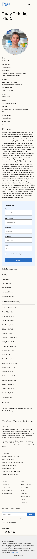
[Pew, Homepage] (6, 4)
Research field (9, 218)
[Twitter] (11, 532)
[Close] (35, 539)
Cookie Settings (18, 555)
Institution (8, 227)
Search (18, 260)
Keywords (8, 209)
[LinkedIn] (9, 532)
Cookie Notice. (14, 552)
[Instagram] (6, 532)
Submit (31, 514)
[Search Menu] (29, 4)
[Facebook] (3, 532)
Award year (8, 236)
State (6, 245)
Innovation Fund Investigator (15, 254)
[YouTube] (14, 532)
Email (3, 511)
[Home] (17, 421)
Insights (5, 481)
